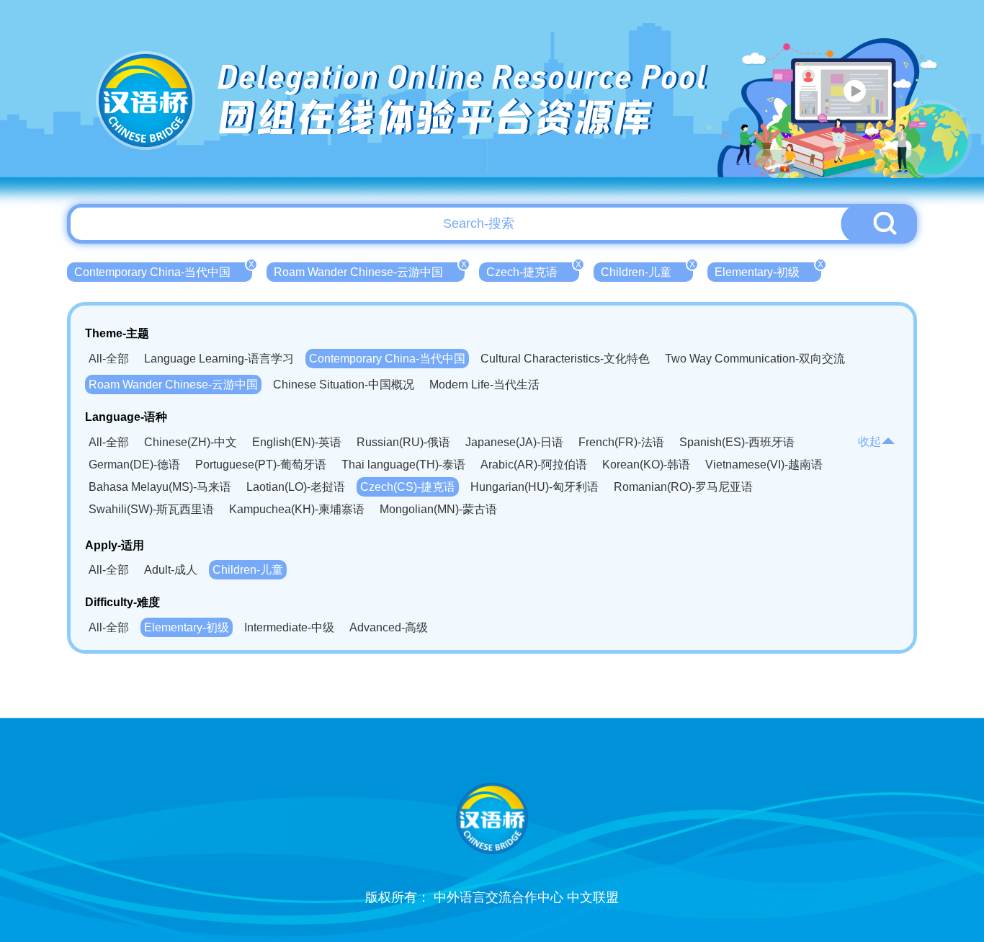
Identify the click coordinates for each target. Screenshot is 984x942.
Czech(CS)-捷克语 (407, 487)
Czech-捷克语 (532, 270)
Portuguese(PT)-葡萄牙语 (260, 464)
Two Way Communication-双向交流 (755, 358)
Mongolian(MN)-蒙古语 (438, 509)
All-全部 (109, 358)
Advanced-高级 (388, 627)
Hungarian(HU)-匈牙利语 (534, 487)
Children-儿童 (647, 270)
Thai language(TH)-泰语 (403, 464)
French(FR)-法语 (621, 442)
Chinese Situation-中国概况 (343, 384)
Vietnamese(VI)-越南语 (764, 464)
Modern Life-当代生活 (484, 384)
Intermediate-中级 (289, 627)
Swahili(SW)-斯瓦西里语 (151, 509)
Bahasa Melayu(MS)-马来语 (160, 487)
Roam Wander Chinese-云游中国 (369, 270)
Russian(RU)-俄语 (403, 442)
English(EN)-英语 (296, 442)
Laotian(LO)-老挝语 (295, 487)
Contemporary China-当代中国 (163, 270)
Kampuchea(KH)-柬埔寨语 (296, 509)
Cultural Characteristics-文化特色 (565, 358)
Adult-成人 (170, 570)
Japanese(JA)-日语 (514, 442)
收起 (869, 441)
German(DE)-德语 (134, 464)
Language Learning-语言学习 (219, 358)
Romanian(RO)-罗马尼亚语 (683, 487)
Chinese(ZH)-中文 (190, 442)
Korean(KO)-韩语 (646, 464)
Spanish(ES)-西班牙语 (737, 442)
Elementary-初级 (768, 270)
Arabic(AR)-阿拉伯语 (533, 464)
